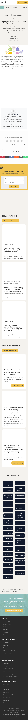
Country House (6, 621)
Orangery (5, 635)
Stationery (5, 655)
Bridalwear (7, 281)
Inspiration (23, 7)
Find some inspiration (8, 668)
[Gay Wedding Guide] (2, 9)
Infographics (8, 15)
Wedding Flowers (14, 18)
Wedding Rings (8, 244)
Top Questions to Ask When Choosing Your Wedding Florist (12, 372)
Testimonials (6, 692)
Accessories (6, 642)
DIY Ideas (8, 510)
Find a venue (6, 663)
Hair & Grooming (8, 533)
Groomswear (8, 528)
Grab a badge (6, 697)
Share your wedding (8, 674)
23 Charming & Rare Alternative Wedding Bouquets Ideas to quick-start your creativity (13, 449)
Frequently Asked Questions (10, 676)
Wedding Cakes (20, 483)
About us (11, 708)
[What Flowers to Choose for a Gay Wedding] (14, 399)
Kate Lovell (14, 36)
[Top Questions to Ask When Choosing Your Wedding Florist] (14, 361)
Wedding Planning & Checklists (20, 515)
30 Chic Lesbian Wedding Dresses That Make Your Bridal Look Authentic (13, 289)
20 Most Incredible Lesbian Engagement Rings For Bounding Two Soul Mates (13, 327)
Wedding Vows (20, 573)
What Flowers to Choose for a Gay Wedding (13, 409)
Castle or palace (7, 624)
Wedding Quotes (19, 523)
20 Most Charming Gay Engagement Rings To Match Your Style (12, 250)
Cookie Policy (14, 712)
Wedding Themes (20, 555)
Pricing (4, 687)
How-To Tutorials (8, 543)
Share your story (7, 671)
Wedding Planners (7, 653)
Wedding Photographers (9, 650)
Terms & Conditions (9, 710)
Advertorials (6, 700)
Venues (7, 7)
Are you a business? (22, 2)
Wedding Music (20, 500)
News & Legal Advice (17, 15)
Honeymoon (8, 538)
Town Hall (5, 629)
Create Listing (6, 684)
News (8, 564)
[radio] (6, 141)
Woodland (5, 632)
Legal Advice (8, 559)
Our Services (6, 689)
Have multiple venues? (8, 702)
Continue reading (18, 385)
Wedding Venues (19, 568)
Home (3, 589)
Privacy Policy (20, 710)
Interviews (8, 554)
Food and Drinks (8, 515)
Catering (5, 647)
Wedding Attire (13, 283)
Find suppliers (6, 666)
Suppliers (15, 7)
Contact (17, 708)
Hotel (4, 627)
